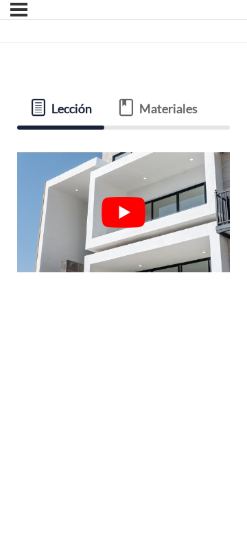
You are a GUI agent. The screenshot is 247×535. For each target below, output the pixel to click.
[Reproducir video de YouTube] (124, 212)
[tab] (61, 108)
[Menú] (19, 9)
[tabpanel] (124, 212)
